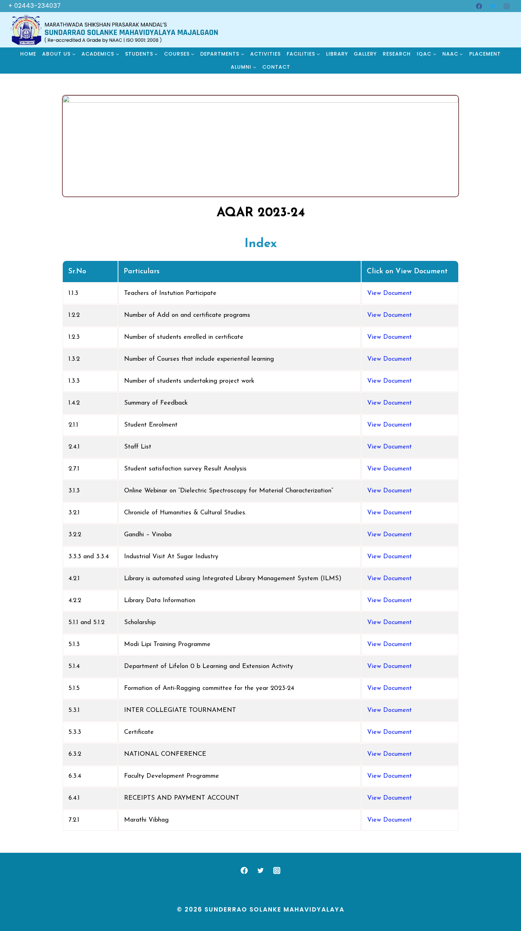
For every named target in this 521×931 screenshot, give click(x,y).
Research (397, 53)
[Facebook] (479, 6)
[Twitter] (493, 6)
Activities (265, 53)
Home (28, 53)
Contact (276, 66)
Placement (485, 53)
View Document (389, 293)
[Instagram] (506, 6)
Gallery (365, 53)
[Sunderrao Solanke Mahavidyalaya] (115, 29)
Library (337, 53)
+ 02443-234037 (35, 5)
